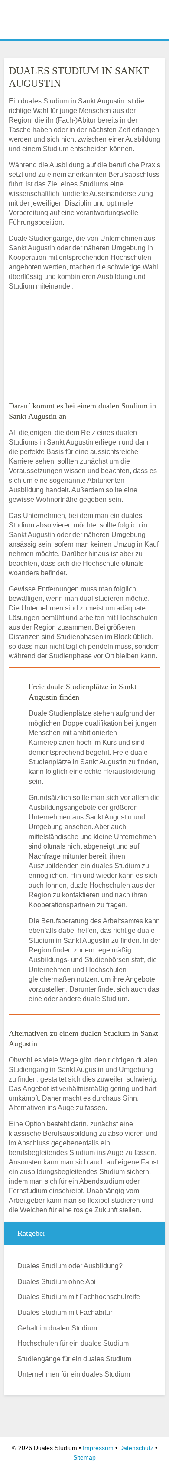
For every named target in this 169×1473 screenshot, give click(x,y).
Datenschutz (136, 1447)
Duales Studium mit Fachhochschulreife (78, 1296)
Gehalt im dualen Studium (57, 1328)
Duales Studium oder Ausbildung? (70, 1266)
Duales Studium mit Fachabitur (64, 1312)
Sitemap (84, 1457)
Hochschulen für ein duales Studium (73, 1343)
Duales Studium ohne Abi (56, 1281)
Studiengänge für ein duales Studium (74, 1359)
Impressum (98, 1447)
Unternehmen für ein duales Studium (73, 1374)
